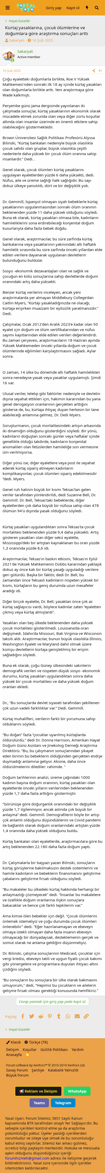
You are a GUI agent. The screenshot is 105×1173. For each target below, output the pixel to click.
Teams (39, 1102)
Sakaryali (16, 40)
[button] (8, 7)
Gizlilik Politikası (54, 1049)
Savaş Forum (17, 1070)
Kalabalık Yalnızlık (63, 1070)
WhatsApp (77, 1091)
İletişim (12, 1049)
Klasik (15, 1042)
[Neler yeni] (87, 8)
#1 (100, 70)
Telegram (63, 1102)
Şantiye (38, 1070)
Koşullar (30, 1049)
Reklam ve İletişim (38, 1091)
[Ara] (96, 8)
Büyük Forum (17, 1075)
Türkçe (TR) (38, 1042)
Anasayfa (14, 1054)
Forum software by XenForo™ (45, 1065)
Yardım (78, 1049)
